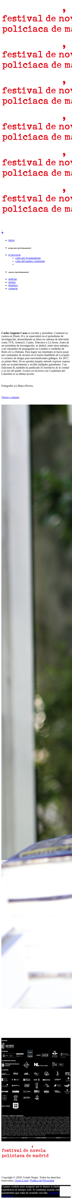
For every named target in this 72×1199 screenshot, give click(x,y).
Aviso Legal (21, 1180)
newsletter (19, 222)
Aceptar (52, 1192)
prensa (5, 222)
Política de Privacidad (42, 1180)
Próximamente (56, 222)
